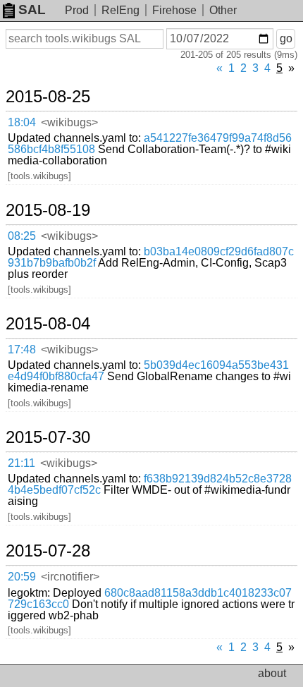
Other (223, 10)
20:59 (22, 577)
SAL (32, 9)
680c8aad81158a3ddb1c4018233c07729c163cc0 (150, 598)
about (272, 673)
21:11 (21, 463)
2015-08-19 (48, 210)
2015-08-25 (48, 96)
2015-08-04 (48, 323)
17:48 (22, 349)
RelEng (120, 10)
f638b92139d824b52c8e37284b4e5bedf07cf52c (150, 484)
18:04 (22, 122)
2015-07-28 (48, 551)
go (286, 38)
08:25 (22, 236)
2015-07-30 (48, 437)
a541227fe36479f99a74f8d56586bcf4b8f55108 (150, 143)
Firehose (174, 10)
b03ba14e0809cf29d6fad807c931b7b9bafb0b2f (151, 257)
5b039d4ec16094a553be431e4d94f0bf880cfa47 (148, 370)
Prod (77, 10)
